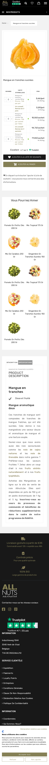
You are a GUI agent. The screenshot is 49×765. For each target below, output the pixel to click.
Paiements (8, 673)
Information (9, 711)
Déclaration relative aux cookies (18, 698)
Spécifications (25, 362)
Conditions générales (13, 688)
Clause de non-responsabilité (17, 693)
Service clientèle (12, 660)
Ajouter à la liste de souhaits (26, 157)
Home (4, 23)
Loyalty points (10, 678)
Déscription (12, 362)
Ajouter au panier (26, 164)
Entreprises (8, 683)
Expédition (8, 668)
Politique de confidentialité (15, 703)
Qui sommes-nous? (12, 724)
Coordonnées (9, 719)
